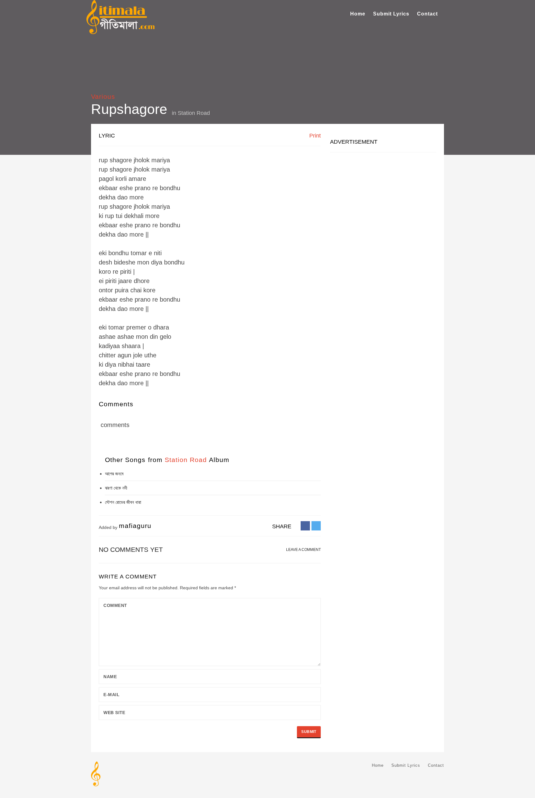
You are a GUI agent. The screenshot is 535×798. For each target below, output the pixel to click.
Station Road (194, 113)
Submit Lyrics (391, 13)
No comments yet (131, 549)
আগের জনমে (114, 473)
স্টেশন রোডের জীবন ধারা (123, 502)
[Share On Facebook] (305, 525)
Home (357, 13)
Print (314, 136)
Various (103, 96)
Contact (427, 13)
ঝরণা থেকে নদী (116, 488)
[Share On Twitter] (316, 525)
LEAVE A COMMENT (303, 549)
